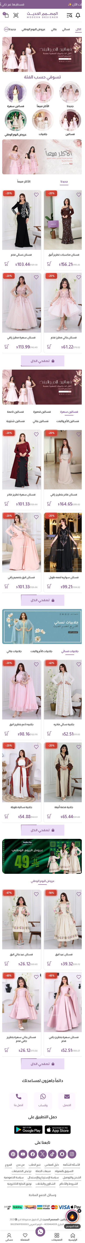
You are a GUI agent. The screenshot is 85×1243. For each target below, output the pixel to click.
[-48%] (60, 1002)
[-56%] (60, 919)
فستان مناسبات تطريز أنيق (60, 254)
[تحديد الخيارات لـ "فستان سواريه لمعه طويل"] (46, 586)
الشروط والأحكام (41, 1183)
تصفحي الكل (36, 361)
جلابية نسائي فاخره (60, 724)
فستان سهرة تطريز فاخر (18, 494)
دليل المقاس (44, 1164)
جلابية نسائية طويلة (18, 807)
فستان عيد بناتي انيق (18, 954)
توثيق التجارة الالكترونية (41, 1190)
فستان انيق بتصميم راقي (18, 577)
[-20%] (60, 220)
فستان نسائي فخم (18, 254)
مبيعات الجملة (36, 1171)
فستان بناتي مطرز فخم (60, 337)
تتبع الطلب (27, 1164)
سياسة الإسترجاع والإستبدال (29, 1177)
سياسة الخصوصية (64, 1183)
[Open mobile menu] (69, 15)
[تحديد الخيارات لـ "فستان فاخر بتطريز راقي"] (46, 503)
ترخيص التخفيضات (14, 1171)
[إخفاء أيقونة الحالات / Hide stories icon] (79, 1211)
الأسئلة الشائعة (64, 1164)
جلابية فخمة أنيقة (60, 807)
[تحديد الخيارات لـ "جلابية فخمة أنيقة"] (46, 816)
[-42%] (60, 689)
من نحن (13, 1164)
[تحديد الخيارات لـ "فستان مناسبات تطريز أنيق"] (46, 263)
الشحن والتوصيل (58, 1177)
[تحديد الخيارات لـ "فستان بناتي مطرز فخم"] (46, 346)
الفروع (73, 1171)
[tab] (75, 29)
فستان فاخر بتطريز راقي (60, 494)
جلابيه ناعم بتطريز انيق (18, 724)
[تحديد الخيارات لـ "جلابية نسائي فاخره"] (46, 733)
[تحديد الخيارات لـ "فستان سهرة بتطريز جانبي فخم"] (46, 1049)
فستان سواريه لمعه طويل (60, 577)
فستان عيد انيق (60, 954)
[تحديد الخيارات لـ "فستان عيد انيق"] (46, 963)
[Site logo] (42, 15)
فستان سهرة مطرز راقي (18, 337)
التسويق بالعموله (57, 1171)
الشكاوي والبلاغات (18, 1183)
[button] (72, 1219)
